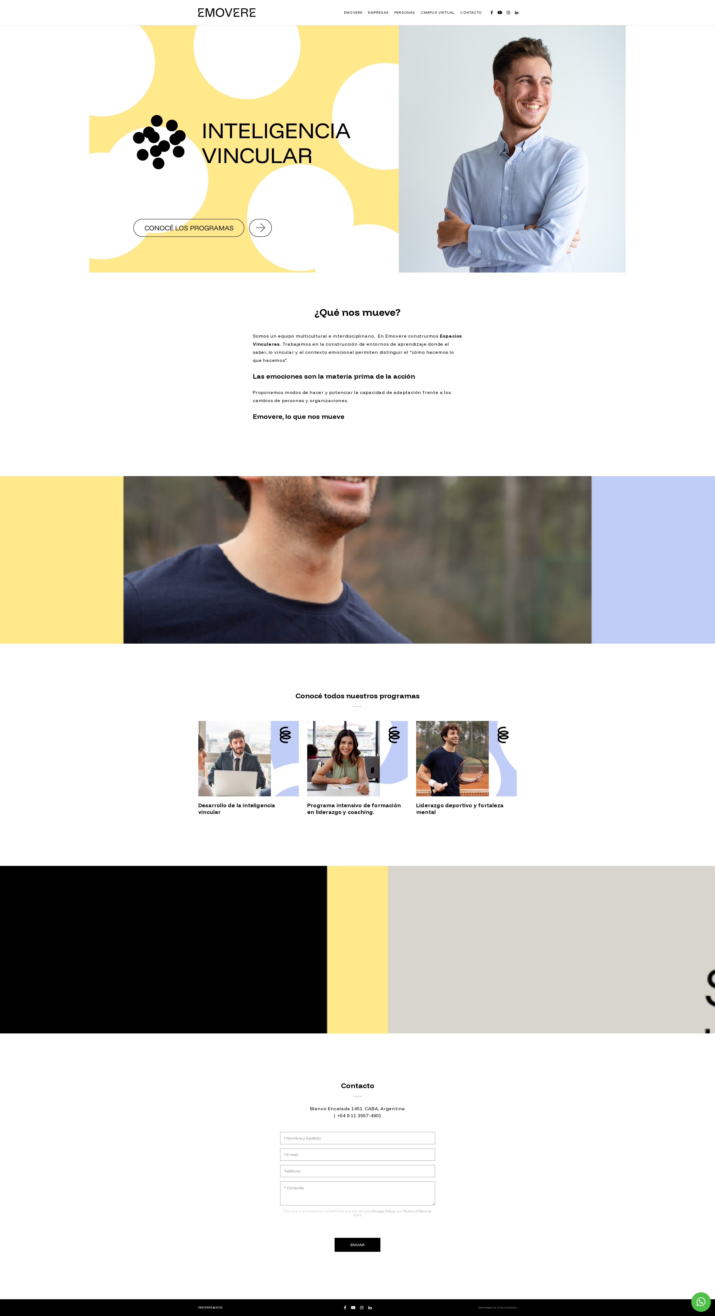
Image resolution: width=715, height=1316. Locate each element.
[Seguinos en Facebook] (491, 12)
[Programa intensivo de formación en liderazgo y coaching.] (357, 758)
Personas (404, 12)
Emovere (353, 12)
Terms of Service (417, 1211)
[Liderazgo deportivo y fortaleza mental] (466, 758)
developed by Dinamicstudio (497, 1307)
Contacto (471, 12)
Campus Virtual (438, 12)
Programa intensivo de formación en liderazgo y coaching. (354, 809)
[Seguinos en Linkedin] (517, 12)
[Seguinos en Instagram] (508, 12)
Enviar (358, 1244)
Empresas (378, 12)
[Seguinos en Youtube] (500, 12)
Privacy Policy (383, 1211)
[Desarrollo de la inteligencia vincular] (248, 758)
